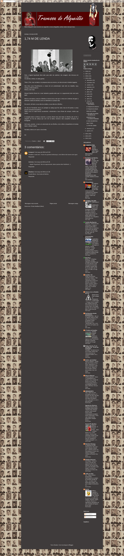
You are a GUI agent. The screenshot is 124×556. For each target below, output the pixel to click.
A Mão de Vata (89, 473)
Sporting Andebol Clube (94, 333)
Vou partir (87, 350)
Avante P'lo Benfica (90, 424)
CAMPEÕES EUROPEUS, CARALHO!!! (95, 241)
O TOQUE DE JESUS (92, 109)
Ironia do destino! (89, 377)
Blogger (71, 545)
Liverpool (31, 152)
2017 (86, 73)
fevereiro (89, 128)
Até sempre (88, 461)
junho (88, 94)
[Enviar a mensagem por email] (47, 141)
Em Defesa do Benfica (91, 158)
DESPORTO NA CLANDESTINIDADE (92, 118)
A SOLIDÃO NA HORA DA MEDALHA (92, 114)
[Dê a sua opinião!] (49, 141)
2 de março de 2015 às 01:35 (42, 162)
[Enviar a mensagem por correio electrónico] (44, 141)
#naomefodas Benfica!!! (89, 237)
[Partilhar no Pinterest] (53, 141)
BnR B (87, 489)
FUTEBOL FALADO (90, 200)
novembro (90, 82)
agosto (89, 89)
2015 (86, 78)
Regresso (87, 223)
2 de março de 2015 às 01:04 (42, 152)
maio (88, 96)
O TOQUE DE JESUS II (92, 106)
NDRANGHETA (89, 391)
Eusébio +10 (88, 275)
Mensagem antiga (73, 203)
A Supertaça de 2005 (90, 445)
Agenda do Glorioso (91, 405)
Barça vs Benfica (89, 361)
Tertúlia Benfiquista (91, 222)
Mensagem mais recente (31, 203)
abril (88, 98)
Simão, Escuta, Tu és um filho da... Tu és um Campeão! (91, 347)
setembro (89, 87)
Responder (31, 156)
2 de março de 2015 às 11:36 (42, 171)
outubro (89, 85)
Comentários (89, 517)
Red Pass (88, 257)
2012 (86, 138)
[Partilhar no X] (50, 141)
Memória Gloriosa (90, 444)
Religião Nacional (90, 459)
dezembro (90, 80)
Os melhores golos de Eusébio (95, 185)
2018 (86, 71)
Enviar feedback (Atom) (37, 206)
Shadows (31, 171)
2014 (86, 133)
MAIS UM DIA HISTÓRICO (90, 103)
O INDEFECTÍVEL (90, 145)
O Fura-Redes (89, 182)
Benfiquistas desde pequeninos (91, 314)
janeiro (89, 130)
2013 (86, 136)
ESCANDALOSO (89, 316)
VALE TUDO (89, 123)
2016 (86, 76)
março (89, 101)
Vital (86, 392)
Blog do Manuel (89, 375)
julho (88, 91)
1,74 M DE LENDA (91, 125)
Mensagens (89, 514)
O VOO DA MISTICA (91, 121)
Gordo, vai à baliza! (90, 360)
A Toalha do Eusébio (91, 330)
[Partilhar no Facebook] (52, 141)
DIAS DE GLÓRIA (91, 111)
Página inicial (53, 203)
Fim (86, 475)
